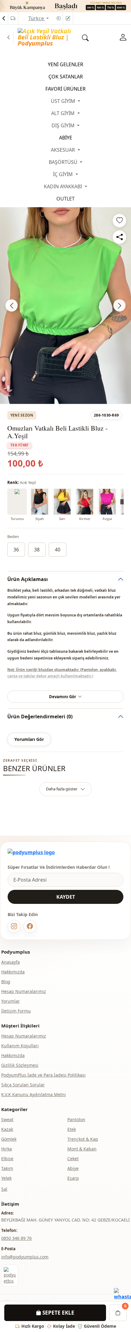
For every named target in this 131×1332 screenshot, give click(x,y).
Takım (7, 1168)
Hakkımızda (13, 972)
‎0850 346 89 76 (16, 1238)
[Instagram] (14, 926)
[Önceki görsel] (11, 305)
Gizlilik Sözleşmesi (19, 1065)
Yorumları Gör (29, 739)
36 (16, 549)
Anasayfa (10, 962)
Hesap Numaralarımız (23, 991)
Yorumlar (10, 1001)
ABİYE (65, 137)
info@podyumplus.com (24, 1257)
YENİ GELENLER (65, 64)
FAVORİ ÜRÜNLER (65, 88)
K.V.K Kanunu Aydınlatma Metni (33, 1094)
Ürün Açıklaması (27, 579)
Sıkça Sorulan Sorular (23, 1085)
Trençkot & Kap (82, 1139)
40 (57, 549)
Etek (71, 1129)
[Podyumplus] (31, 852)
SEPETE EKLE (57, 1312)
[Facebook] (29, 926)
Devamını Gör (62, 696)
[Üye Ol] (68, 18)
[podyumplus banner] (65, 5)
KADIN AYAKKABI (63, 186)
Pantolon (76, 1119)
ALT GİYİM (63, 113)
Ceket (73, 1158)
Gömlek (8, 1139)
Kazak (7, 1129)
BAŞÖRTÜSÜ (64, 162)
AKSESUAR (63, 149)
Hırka (6, 1149)
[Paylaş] (119, 237)
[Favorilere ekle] (119, 220)
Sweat (7, 1119)
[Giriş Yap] (57, 18)
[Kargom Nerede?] (13, 18)
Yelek (6, 1178)
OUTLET (65, 198)
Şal (4, 1189)
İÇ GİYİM (63, 174)
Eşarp (73, 1178)
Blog (5, 981)
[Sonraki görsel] (119, 305)
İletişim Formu (16, 1011)
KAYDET (65, 896)
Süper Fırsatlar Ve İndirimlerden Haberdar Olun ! (59, 867)
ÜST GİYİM (63, 101)
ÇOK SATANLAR (65, 76)
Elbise (7, 1158)
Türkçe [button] (36, 18)
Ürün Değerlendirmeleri (40, 716)
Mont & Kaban (82, 1149)
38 (37, 549)
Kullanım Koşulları (20, 1046)
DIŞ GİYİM (63, 125)
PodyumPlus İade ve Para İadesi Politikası (43, 1075)
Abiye (73, 1168)
